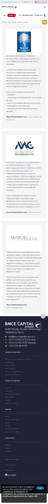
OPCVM (7, 400)
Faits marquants (10, 368)
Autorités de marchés (12, 432)
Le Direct (8, 451)
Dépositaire (8, 391)
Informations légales (11, 459)
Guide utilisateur (10, 465)
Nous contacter (10, 470)
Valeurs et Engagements (13, 371)
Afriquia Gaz (24, 15)
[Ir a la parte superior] (43, 316)
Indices (7, 416)
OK (40, 488)
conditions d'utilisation (14, 491)
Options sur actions (11, 403)
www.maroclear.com (14, 308)
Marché (7, 445)
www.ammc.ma (34, 212)
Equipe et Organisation (12, 374)
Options (7, 422)
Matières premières (11, 429)
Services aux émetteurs (12, 394)
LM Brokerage (9, 362)
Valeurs (7, 448)
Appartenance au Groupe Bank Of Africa (18, 359)
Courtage (8, 388)
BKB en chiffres (10, 365)
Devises (7, 426)
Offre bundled (9, 397)
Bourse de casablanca (12, 419)
